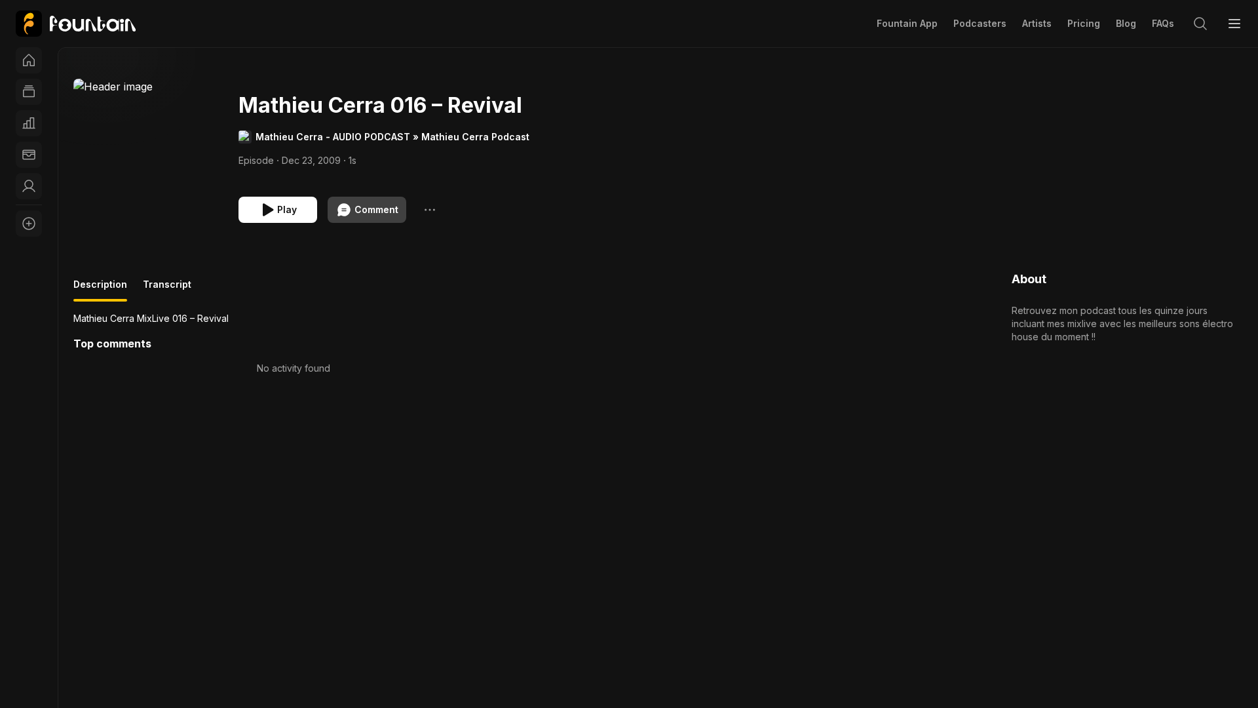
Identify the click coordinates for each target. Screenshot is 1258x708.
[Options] (430, 210)
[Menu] (1234, 23)
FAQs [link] (1163, 23)
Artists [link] (1037, 23)
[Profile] (29, 186)
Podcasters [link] (979, 23)
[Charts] (29, 123)
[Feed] (29, 92)
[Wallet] (29, 155)
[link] (76, 23)
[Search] (1200, 23)
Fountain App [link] (907, 23)
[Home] (29, 60)
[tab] (100, 290)
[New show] (29, 223)
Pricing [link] (1083, 23)
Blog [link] (1126, 23)
